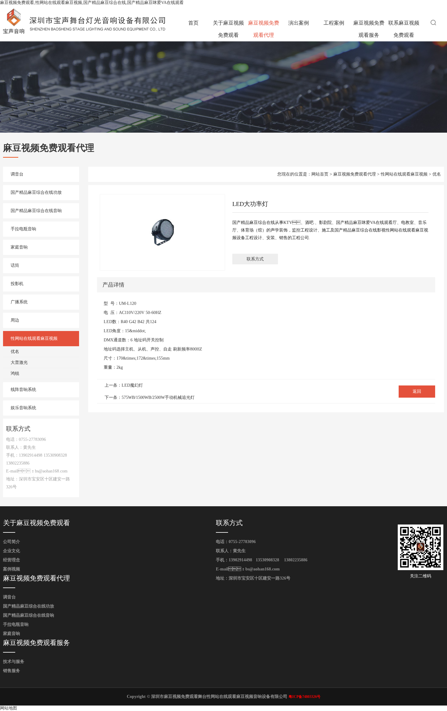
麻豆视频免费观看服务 (368, 29)
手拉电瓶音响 (23, 229)
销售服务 (11, 670)
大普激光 (19, 362)
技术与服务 (13, 661)
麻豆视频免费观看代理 (263, 29)
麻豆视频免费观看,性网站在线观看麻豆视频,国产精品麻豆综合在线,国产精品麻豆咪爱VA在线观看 (92, 2)
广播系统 (19, 302)
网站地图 (8, 708)
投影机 (17, 283)
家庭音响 (19, 247)
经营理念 (11, 560)
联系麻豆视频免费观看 (403, 29)
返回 (417, 391)
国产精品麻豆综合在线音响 (36, 210)
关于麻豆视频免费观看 (228, 29)
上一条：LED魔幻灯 (124, 385)
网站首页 (319, 174)
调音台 (17, 174)
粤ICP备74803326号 (305, 697)
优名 (15, 351)
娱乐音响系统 (23, 408)
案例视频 (11, 569)
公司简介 (11, 541)
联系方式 (255, 259)
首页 (193, 23)
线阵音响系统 (23, 389)
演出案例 (298, 23)
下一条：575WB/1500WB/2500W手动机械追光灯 (150, 397)
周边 (15, 320)
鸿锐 (15, 373)
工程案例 (334, 23)
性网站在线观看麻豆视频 (34, 338)
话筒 (15, 265)
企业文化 (11, 551)
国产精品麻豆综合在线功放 (36, 192)
